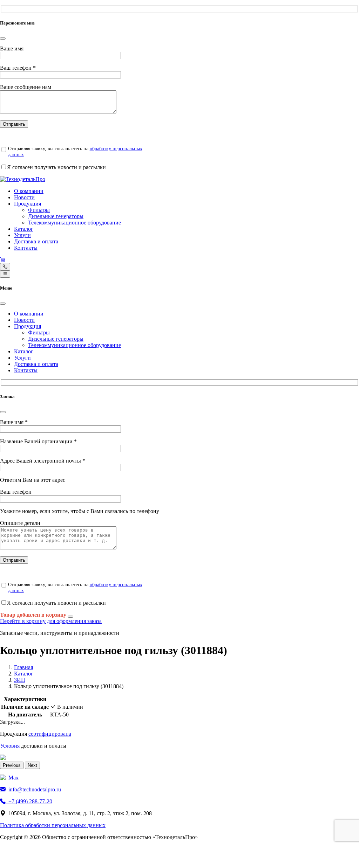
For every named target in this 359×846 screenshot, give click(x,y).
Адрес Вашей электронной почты (42, 461)
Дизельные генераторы (55, 216)
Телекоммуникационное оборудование (74, 223)
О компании (28, 191)
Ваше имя (11, 48)
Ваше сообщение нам (25, 87)
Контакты (26, 248)
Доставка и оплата (36, 241)
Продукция (27, 204)
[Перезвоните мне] (5, 266)
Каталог (23, 229)
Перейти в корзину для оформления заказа (51, 621)
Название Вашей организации (38, 441)
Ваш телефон (18, 68)
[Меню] (5, 274)
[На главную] (22, 179)
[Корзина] (3, 260)
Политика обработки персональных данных (53, 825)
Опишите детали (20, 523)
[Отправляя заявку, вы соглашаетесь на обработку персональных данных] (3, 149)
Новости (24, 197)
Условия (10, 746)
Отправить (14, 124)
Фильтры (39, 210)
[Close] (3, 38)
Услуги (22, 235)
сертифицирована (49, 734)
